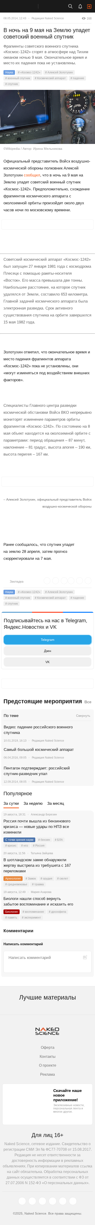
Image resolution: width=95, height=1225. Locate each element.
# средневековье (16, 884)
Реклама (47, 1074)
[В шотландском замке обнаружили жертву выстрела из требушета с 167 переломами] (85, 866)
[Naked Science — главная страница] (23, 6)
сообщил (32, 175)
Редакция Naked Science (48, 18)
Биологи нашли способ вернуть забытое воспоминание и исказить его (38, 901)
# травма (38, 884)
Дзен (47, 651)
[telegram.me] (63, 1201)
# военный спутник (17, 78)
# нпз (24, 845)
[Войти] (89, 6)
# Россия (39, 845)
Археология (13, 878)
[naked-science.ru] (73, 1201)
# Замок (31, 878)
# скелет (62, 878)
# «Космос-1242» (29, 72)
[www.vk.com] (32, 1201)
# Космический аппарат (50, 78)
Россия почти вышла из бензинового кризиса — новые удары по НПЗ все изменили (36, 826)
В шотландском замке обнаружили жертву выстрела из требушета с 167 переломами (37, 865)
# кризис (10, 845)
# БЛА (59, 839)
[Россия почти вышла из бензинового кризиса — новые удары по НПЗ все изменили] (85, 827)
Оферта (47, 1047)
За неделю (33, 803)
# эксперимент (31, 917)
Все (87, 702)
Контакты (48, 1057)
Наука (9, 72)
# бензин (44, 839)
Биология (11, 911)
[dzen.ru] (52, 1201)
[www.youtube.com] (42, 1201)
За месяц (55, 803)
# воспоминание (33, 911)
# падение (77, 78)
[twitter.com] (22, 1201)
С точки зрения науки (19, 839)
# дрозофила (57, 911)
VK (47, 662)
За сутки (11, 803)
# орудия (46, 878)
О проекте (47, 1065)
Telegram (47, 640)
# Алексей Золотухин (59, 72)
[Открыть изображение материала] (47, 117)
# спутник (11, 84)
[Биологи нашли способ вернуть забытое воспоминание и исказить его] (85, 904)
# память (11, 917)
